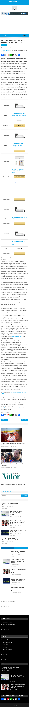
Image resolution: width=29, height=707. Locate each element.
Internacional (5, 657)
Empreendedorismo (7, 649)
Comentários (21, 548)
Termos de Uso (6, 606)
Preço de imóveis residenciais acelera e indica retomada (25, 419)
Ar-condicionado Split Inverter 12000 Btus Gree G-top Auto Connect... (18, 171)
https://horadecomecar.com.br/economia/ (10, 407)
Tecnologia (5, 647)
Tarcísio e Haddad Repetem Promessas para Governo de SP (10, 539)
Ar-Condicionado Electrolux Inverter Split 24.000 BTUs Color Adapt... (19, 218)
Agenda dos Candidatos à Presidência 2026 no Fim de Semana (17, 513)
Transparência (6, 609)
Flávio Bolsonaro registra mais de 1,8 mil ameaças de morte (13, 444)
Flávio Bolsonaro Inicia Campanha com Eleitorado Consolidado (12, 464)
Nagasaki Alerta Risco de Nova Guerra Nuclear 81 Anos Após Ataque (13, 485)
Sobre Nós (5, 604)
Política (4, 659)
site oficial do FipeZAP (16, 336)
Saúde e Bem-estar (7, 642)
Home (2, 50)
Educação (5, 652)
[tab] (8, 548)
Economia (4, 44)
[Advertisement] (14, 25)
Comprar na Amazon (20, 125)
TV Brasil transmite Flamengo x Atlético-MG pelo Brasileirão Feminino (18, 522)
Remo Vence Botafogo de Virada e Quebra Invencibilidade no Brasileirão (5, 419)
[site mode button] (24, 35)
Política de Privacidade (7, 599)
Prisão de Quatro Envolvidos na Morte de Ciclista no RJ (18, 531)
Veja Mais (7, 548)
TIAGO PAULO (15, 47)
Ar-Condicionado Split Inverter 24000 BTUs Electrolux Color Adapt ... (19, 115)
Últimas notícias (6, 639)
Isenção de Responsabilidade (9, 601)
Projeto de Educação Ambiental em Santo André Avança (11, 504)
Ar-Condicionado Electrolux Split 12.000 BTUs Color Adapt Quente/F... (18, 145)
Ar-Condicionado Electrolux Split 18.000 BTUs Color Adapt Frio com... (18, 243)
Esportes (5, 654)
